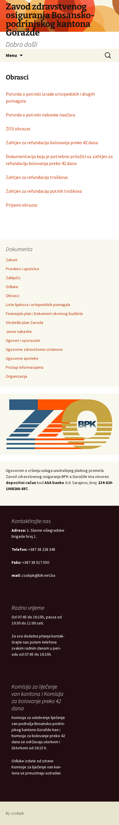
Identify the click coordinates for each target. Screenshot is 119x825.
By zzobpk (15, 813)
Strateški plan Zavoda (24, 322)
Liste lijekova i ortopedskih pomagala (38, 304)
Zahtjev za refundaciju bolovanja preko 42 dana (52, 142)
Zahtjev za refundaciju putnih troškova (44, 191)
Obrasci (12, 295)
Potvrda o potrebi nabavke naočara (40, 115)
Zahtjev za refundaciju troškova (37, 177)
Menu (11, 55)
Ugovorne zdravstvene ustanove (34, 349)
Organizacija (16, 376)
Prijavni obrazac (22, 205)
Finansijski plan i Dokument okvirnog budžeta (44, 313)
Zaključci (13, 277)
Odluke (12, 286)
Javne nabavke (19, 331)
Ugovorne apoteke (22, 358)
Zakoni (11, 259)
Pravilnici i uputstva (22, 268)
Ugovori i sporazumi (23, 340)
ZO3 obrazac (18, 128)
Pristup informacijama (24, 367)
